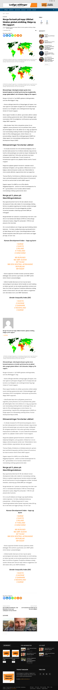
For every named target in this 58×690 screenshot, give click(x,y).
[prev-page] (4, 634)
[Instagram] (53, 1)
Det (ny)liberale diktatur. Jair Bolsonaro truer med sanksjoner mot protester (10, 609)
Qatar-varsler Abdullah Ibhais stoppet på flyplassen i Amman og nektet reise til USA (49, 60)
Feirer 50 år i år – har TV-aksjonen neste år (20, 630)
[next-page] (6, 634)
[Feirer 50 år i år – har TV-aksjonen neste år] (20, 624)
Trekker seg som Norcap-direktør (8, 630)
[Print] (18, 35)
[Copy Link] (15, 35)
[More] (21, 35)
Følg (47, 20)
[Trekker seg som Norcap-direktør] (8, 624)
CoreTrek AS (13, 688)
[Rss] (54, 1)
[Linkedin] (7, 35)
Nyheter (7, 13)
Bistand (46, 34)
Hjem (4, 13)
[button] (53, 9)
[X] (50, 674)
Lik (41, 20)
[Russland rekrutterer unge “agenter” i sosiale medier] (41, 53)
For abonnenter (48, 45)
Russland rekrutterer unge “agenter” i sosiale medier (49, 54)
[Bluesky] (51, 1)
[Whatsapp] (12, 35)
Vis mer (46, 64)
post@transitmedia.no (25, 679)
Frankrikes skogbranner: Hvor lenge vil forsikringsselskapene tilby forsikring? (31, 629)
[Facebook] (49, 1)
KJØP (4, 661)
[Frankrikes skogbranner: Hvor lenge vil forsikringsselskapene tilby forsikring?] (31, 624)
